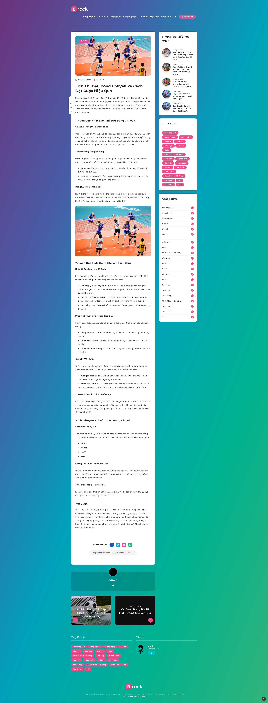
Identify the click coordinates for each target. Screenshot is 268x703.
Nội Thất (154, 17)
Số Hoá (167, 167)
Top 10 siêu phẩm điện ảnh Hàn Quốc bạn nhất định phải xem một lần (183, 70)
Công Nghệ (89, 17)
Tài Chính (169, 180)
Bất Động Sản (114, 17)
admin (113, 579)
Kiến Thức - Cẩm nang (174, 154)
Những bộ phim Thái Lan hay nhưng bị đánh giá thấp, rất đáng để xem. (183, 56)
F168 (90, 98)
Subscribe (186, 17)
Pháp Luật (166, 17)
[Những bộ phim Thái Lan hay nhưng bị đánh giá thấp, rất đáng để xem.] (166, 52)
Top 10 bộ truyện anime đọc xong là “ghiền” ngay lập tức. (182, 84)
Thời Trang (169, 172)
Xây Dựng (168, 185)
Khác (167, 150)
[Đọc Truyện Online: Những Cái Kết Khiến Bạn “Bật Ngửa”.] (166, 106)
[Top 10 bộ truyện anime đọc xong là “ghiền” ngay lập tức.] (166, 82)
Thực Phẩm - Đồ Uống (174, 176)
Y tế (179, 185)
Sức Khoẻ (143, 17)
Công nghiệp (129, 17)
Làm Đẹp (168, 159)
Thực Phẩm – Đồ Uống (171, 301)
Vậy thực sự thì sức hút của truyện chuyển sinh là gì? (183, 96)
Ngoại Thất (182, 159)
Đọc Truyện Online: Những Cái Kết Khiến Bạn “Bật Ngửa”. (182, 108)
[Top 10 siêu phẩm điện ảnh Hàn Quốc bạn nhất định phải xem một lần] (166, 67)
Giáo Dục (168, 146)
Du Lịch (101, 17)
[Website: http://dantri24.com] (113, 585)
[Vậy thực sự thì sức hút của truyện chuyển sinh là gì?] (166, 94)
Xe (179, 180)
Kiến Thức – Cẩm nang (171, 253)
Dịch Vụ (180, 141)
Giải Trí (84, 41)
